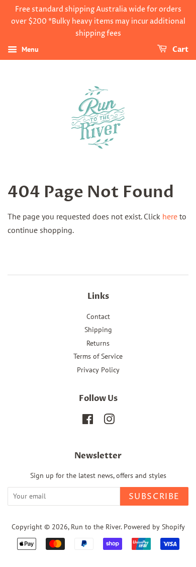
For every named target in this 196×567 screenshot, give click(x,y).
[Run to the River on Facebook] (87, 421)
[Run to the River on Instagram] (109, 421)
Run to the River (96, 526)
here (169, 216)
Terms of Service (98, 356)
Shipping (98, 329)
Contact (98, 316)
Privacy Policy (98, 369)
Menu (29, 49)
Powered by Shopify (154, 526)
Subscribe (154, 496)
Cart (179, 50)
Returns (98, 343)
